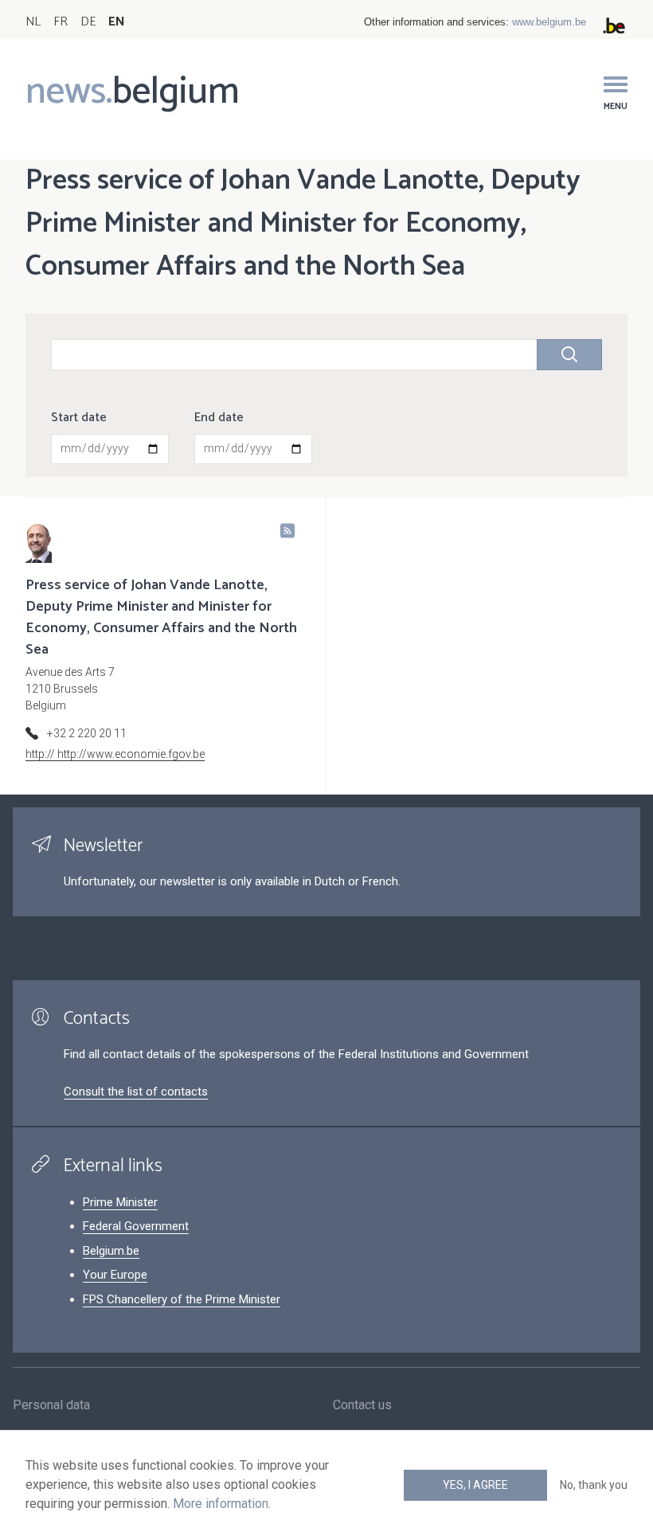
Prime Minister (120, 1202)
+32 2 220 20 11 (87, 733)
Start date (79, 418)
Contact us (362, 1404)
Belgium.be (111, 1251)
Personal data (51, 1404)
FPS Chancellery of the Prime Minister (181, 1299)
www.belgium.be (549, 22)
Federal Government (136, 1226)
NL (33, 22)
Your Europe (115, 1275)
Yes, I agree (475, 1484)
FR (60, 22)
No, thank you (594, 1484)
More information (220, 1503)
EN (116, 22)
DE (88, 22)
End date (219, 418)
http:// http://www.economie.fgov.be (115, 754)
